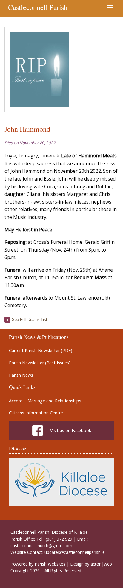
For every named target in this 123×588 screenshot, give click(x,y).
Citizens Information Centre (36, 413)
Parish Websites (50, 564)
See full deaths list (29, 319)
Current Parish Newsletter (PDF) (40, 350)
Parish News (21, 375)
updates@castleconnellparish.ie (74, 552)
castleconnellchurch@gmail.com (41, 545)
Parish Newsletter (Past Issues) (39, 363)
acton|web (101, 564)
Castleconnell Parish (37, 7)
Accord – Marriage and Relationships (45, 401)
